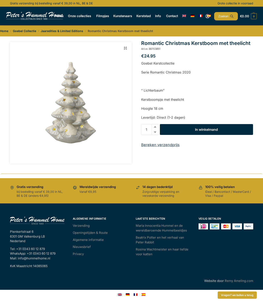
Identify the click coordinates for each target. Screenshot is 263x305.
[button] (125, 48)
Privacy (78, 254)
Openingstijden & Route (90, 233)
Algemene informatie (88, 240)
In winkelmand (206, 129)
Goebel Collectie (24, 31)
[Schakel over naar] (184, 16)
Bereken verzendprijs (160, 145)
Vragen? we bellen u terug (237, 295)
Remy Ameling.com (239, 281)
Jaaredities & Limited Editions (62, 31)
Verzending (81, 226)
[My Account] (207, 16)
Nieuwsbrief (82, 247)
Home (4, 31)
